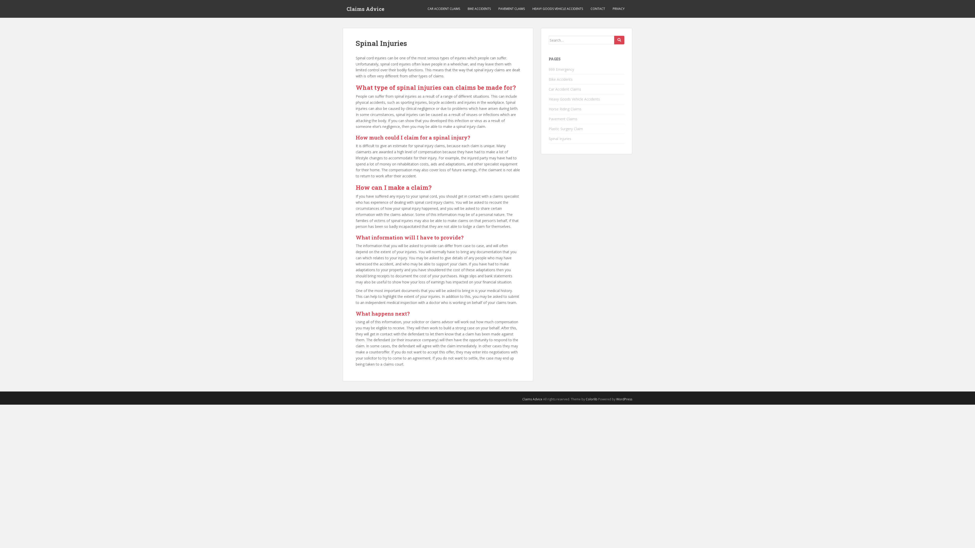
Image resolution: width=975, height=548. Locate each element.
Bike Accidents (479, 9)
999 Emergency (561, 69)
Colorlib (591, 399)
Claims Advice (365, 9)
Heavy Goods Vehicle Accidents (557, 9)
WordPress (624, 399)
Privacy (619, 9)
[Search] (619, 40)
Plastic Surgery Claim (566, 128)
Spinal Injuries (560, 138)
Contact (598, 9)
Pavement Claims (511, 9)
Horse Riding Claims (565, 109)
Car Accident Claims (444, 9)
